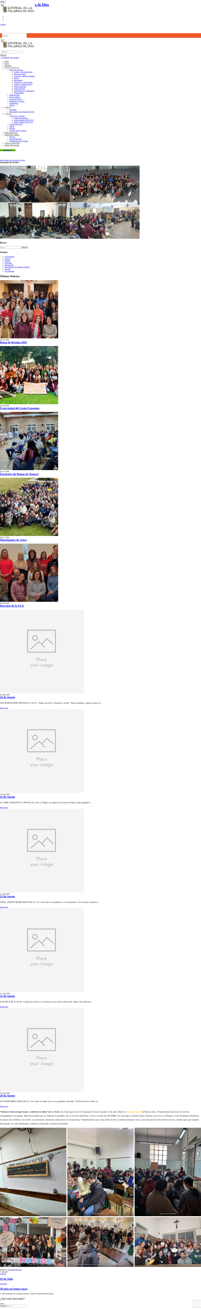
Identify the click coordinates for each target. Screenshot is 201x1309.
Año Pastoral (9, 257)
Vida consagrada (20, 87)
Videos (11, 105)
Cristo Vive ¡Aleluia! (17, 116)
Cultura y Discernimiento (23, 72)
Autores (7, 259)
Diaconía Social (20, 74)
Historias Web (14, 95)
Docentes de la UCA (12, 605)
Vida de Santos (19, 89)
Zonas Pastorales (15, 139)
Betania (7, 261)
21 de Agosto (7, 996)
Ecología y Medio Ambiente (24, 76)
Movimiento (9, 265)
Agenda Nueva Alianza (18, 131)
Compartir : (4, 1272)
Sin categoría (9, 271)
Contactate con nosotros (10, 58)
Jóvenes (19, 1270)
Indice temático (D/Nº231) (23, 122)
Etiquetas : (4, 1270)
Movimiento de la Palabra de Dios (21, 112)
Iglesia (16, 78)
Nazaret (7, 269)
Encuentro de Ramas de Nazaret (19, 474)
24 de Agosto (7, 697)
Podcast (12, 137)
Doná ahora (7, 150)
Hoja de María (14, 97)
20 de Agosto (7, 1095)
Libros (11, 126)
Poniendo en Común (16, 101)
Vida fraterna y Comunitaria (24, 91)
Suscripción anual (15, 124)
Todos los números (21, 118)
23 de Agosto (7, 796)
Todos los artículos (16, 70)
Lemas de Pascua (15, 99)
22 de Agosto (7, 896)
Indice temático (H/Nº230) (23, 120)
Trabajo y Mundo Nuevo (23, 85)
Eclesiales (13, 110)
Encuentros (12, 1270)
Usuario (3, 24)
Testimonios (13, 103)
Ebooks (12, 129)
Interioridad (18, 80)
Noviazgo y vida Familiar (23, 82)
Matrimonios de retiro (13, 539)
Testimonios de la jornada (18, 141)
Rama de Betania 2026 (13, 342)
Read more (4, 708)
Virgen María (19, 93)
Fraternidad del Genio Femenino (19, 408)
